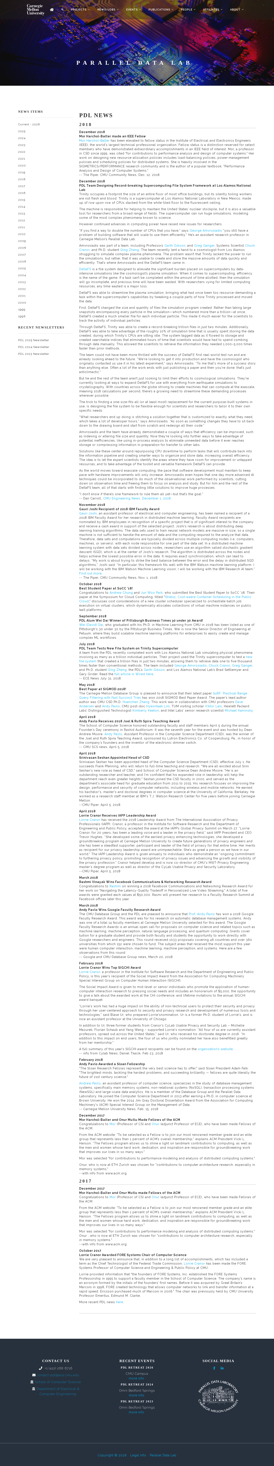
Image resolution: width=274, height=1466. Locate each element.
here (119, 1302)
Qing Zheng (129, 250)
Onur (155, 1124)
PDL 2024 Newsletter (33, 347)
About (235, 9)
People (186, 9)
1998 (22, 316)
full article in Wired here (134, 674)
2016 (22, 193)
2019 (21, 172)
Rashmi (115, 886)
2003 (22, 282)
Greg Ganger (204, 245)
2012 (21, 220)
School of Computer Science (58, 1382)
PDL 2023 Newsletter (33, 353)
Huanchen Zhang (135, 702)
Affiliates (211, 9)
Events (132, 9)
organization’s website (215, 1049)
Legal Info (138, 1455)
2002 (22, 289)
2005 (22, 268)
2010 (22, 234)
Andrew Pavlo (90, 1083)
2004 (22, 275)
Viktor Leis (213, 706)
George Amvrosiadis (205, 230)
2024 (22, 138)
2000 (22, 302)
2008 (22, 247)
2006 (22, 261)
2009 (22, 241)
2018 (22, 179)
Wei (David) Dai (91, 625)
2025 (21, 131)
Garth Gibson (174, 245)
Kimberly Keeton (146, 710)
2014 (21, 206)
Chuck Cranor (219, 665)
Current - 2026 (29, 124)
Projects (79, 9)
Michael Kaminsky (239, 710)
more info (136, 1378)
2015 (21, 199)
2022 (21, 151)
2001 (22, 295)
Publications (159, 9)
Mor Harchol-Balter (94, 140)
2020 (22, 165)
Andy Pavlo (111, 706)
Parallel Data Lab (163, 1455)
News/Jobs (106, 9)
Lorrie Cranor (89, 819)
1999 (21, 309)
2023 (21, 145)
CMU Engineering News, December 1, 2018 (137, 498)
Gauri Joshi (88, 513)
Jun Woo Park (152, 592)
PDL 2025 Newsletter (33, 340)
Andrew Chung (121, 592)
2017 (21, 186)
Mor (113, 1124)
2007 (22, 254)
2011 (21, 227)
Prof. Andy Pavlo (202, 914)
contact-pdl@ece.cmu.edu (58, 1375)
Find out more (90, 573)
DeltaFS (85, 269)
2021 (21, 158)
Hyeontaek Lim (158, 706)
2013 (21, 213)
